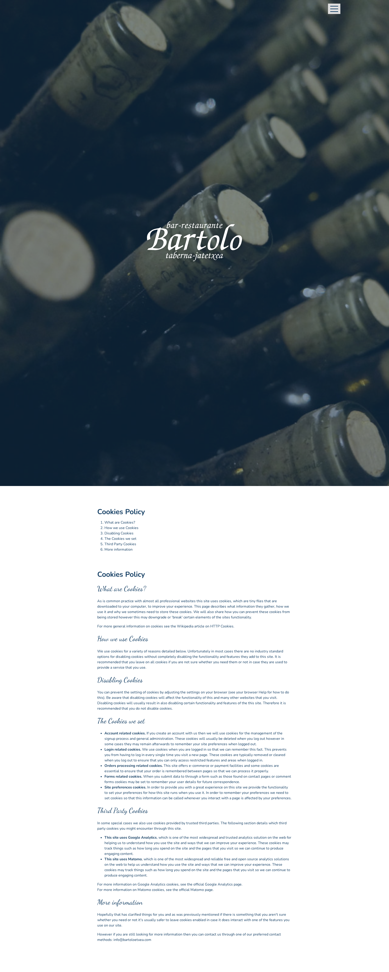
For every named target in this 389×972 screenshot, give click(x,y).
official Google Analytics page (217, 884)
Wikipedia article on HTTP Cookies (205, 626)
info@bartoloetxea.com (132, 939)
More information (118, 549)
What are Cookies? (119, 522)
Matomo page (201, 889)
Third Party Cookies (120, 544)
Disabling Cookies (118, 533)
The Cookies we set (120, 538)
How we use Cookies (121, 527)
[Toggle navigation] (334, 9)
